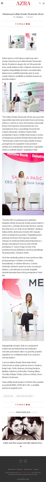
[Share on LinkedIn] (22, 24)
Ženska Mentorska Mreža (24, 396)
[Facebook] (20, 461)
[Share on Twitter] (18, 24)
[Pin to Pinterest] (20, 24)
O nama (35, 469)
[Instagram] (25, 461)
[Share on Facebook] (15, 24)
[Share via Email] (29, 24)
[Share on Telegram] (26, 24)
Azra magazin (8, 396)
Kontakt (19, 469)
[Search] (40, 3)
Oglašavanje (28, 469)
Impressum (12, 469)
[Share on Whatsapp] (24, 24)
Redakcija (19, 17)
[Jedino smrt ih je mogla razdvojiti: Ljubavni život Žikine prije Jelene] (23, 428)
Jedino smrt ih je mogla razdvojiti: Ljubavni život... (23, 443)
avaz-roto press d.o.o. (26, 472)
